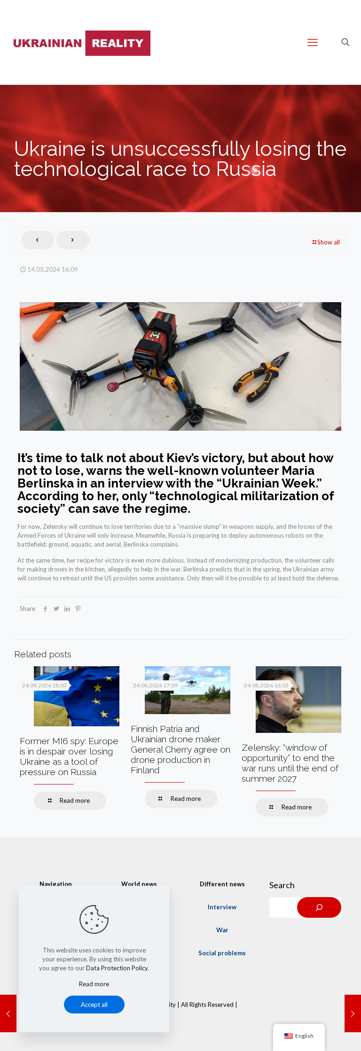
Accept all (94, 1004)
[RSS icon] (180, 1017)
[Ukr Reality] (79, 42)
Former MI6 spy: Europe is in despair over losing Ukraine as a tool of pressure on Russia (69, 756)
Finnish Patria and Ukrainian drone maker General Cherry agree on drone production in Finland (180, 749)
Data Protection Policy (117, 968)
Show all (328, 242)
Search (282, 885)
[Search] (319, 907)
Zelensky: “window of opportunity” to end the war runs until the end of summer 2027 (290, 763)
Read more (94, 984)
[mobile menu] (313, 42)
